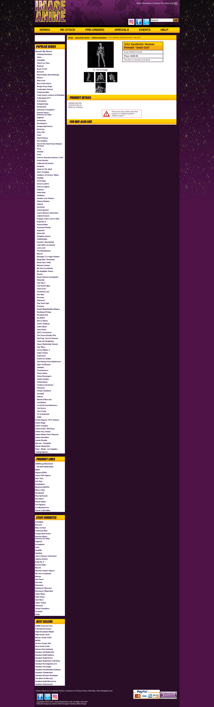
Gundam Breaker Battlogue (46, 675)
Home (70, 38)
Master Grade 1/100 (43, 638)
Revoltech (39, 499)
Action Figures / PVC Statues (47, 420)
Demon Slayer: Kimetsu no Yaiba (44, 114)
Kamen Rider (42, 225)
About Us (45, 691)
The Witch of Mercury (44, 678)
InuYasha (41, 207)
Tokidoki (40, 367)
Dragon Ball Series (45, 126)
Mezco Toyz (40, 490)
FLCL (39, 149)
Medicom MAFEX (42, 487)
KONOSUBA (42, 239)
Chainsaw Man (43, 92)
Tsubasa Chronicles (45, 385)
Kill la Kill (41, 233)
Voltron (40, 397)
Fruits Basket (42, 160)
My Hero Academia (45, 268)
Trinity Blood (42, 382)
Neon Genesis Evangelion (47, 277)
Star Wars (41, 347)
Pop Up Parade (41, 496)
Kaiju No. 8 (41, 222)
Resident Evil (42, 315)
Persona (40, 298)
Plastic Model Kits (42, 446)
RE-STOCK (67, 29)
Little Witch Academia (46, 245)
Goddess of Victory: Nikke (48, 175)
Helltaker (41, 195)
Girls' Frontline (43, 172)
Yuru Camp (41, 411)
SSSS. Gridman (43, 324)
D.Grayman (41, 101)
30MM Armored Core (44, 626)
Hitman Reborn (43, 201)
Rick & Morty (42, 321)
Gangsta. (40, 166)
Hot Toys (39, 481)
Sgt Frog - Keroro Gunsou (47, 338)
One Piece (41, 283)
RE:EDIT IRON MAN (45, 467)
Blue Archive (40, 528)
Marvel (40, 254)
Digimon (40, 118)
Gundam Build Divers (44, 658)
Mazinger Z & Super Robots (48, 257)
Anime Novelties (42, 437)
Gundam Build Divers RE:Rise (47, 661)
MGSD (37, 641)
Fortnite (40, 152)
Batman (40, 66)
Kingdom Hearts (44, 236)
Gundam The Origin (43, 667)
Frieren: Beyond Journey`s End (50, 158)
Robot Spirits (40, 502)
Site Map (91, 691)
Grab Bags (41, 181)
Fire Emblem (42, 141)
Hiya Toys (39, 478)
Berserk (40, 72)
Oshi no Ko (41, 289)
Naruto (40, 274)
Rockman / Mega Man (44, 591)
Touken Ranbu (43, 379)
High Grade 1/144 (42, 635)
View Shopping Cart (104, 691)
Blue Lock (41, 81)
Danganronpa (42, 104)
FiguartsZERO (41, 473)
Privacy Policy (81, 691)
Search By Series (43, 51)
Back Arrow (42, 69)
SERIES (44, 29)
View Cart (169, 3)
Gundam (38, 553)
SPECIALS (122, 29)
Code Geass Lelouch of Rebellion (50, 95)
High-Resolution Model (44, 632)
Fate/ (39, 135)
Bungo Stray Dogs (44, 86)
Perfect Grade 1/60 (43, 643)
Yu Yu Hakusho (43, 414)
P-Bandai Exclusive (43, 629)
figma (37, 470)
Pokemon (41, 300)
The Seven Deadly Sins (46, 335)
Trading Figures (41, 452)
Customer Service (57, 691)
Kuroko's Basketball (45, 242)
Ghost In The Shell (44, 169)
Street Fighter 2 (43, 350)
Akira (39, 57)
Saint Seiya (41, 330)
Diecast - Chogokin (43, 443)
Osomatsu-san (43, 292)
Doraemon (41, 121)
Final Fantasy (42, 138)
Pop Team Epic (43, 303)
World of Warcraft (44, 400)
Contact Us (158, 3)
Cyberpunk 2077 (44, 98)
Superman (41, 356)
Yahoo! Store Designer (61, 704)
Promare (40, 306)
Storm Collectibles (43, 510)
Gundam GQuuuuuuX (44, 684)
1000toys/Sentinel (44, 54)
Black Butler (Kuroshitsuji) (48, 75)
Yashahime (41, 402)
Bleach (40, 78)
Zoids (39, 417)
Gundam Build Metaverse (45, 681)
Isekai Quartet (43, 210)
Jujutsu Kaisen (43, 216)
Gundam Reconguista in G (46, 664)
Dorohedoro (42, 123)
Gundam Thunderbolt (44, 673)
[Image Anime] (50, 22)
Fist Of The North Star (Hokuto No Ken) (49, 145)
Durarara (41, 129)
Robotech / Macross (43, 588)
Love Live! (41, 248)
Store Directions (144, 3)
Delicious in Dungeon (45, 110)
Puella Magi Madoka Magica (48, 309)
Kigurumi (41, 230)
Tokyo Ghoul (42, 373)
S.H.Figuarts (40, 505)
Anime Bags (40, 423)
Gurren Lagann (43, 187)
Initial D (40, 204)
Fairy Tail (40, 132)
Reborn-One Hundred (44, 649)
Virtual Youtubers (44, 391)
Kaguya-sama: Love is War (48, 219)
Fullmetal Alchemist (45, 163)
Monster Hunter (43, 265)
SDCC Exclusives (44, 332)
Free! (39, 155)
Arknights (41, 60)
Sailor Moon (42, 327)
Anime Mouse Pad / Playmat (46, 435)
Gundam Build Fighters (44, 655)
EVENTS (144, 29)
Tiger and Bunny (44, 365)
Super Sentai (42, 353)
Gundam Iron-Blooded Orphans (48, 670)
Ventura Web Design (78, 704)
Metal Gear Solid (44, 263)
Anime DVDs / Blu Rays (45, 429)
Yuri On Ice (41, 408)
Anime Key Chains (43, 432)
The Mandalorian (44, 251)
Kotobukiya (40, 484)
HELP (164, 29)
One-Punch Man (43, 286)
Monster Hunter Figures (45, 571)
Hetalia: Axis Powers (45, 198)
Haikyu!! (40, 190)
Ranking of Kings (44, 312)
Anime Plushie (41, 440)
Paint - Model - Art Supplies (46, 449)
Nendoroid (39, 493)
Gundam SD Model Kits (44, 652)
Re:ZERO (41, 318)
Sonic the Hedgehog (45, 341)
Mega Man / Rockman (46, 260)
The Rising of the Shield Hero (49, 362)
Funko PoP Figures (43, 475)
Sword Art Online (44, 359)
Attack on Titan (43, 63)
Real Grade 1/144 (42, 646)
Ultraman (41, 388)
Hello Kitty (41, 193)
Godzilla (40, 178)
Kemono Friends (44, 228)
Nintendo (40, 280)
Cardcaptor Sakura (45, 89)
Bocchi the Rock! (44, 84)
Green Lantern (43, 184)
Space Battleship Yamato (47, 344)
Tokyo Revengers (44, 376)
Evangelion (39, 544)
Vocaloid (40, 394)
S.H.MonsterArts (42, 508)
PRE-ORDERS (94, 29)
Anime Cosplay (41, 426)
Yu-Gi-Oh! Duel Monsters (47, 405)
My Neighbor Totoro (45, 271)
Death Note (41, 107)
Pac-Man (40, 295)
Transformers (42, 370)
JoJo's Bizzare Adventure (47, 213)
